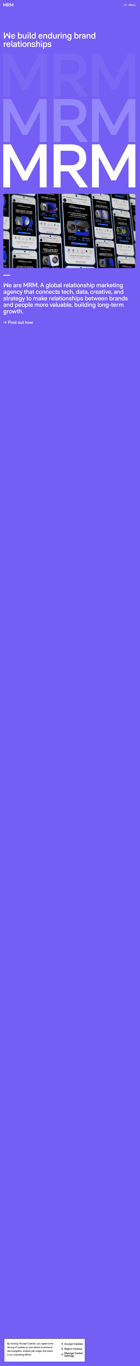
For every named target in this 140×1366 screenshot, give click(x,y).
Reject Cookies (73, 1348)
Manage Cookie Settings (73, 1354)
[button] (19, 322)
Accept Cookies (73, 1343)
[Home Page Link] (8, 5)
